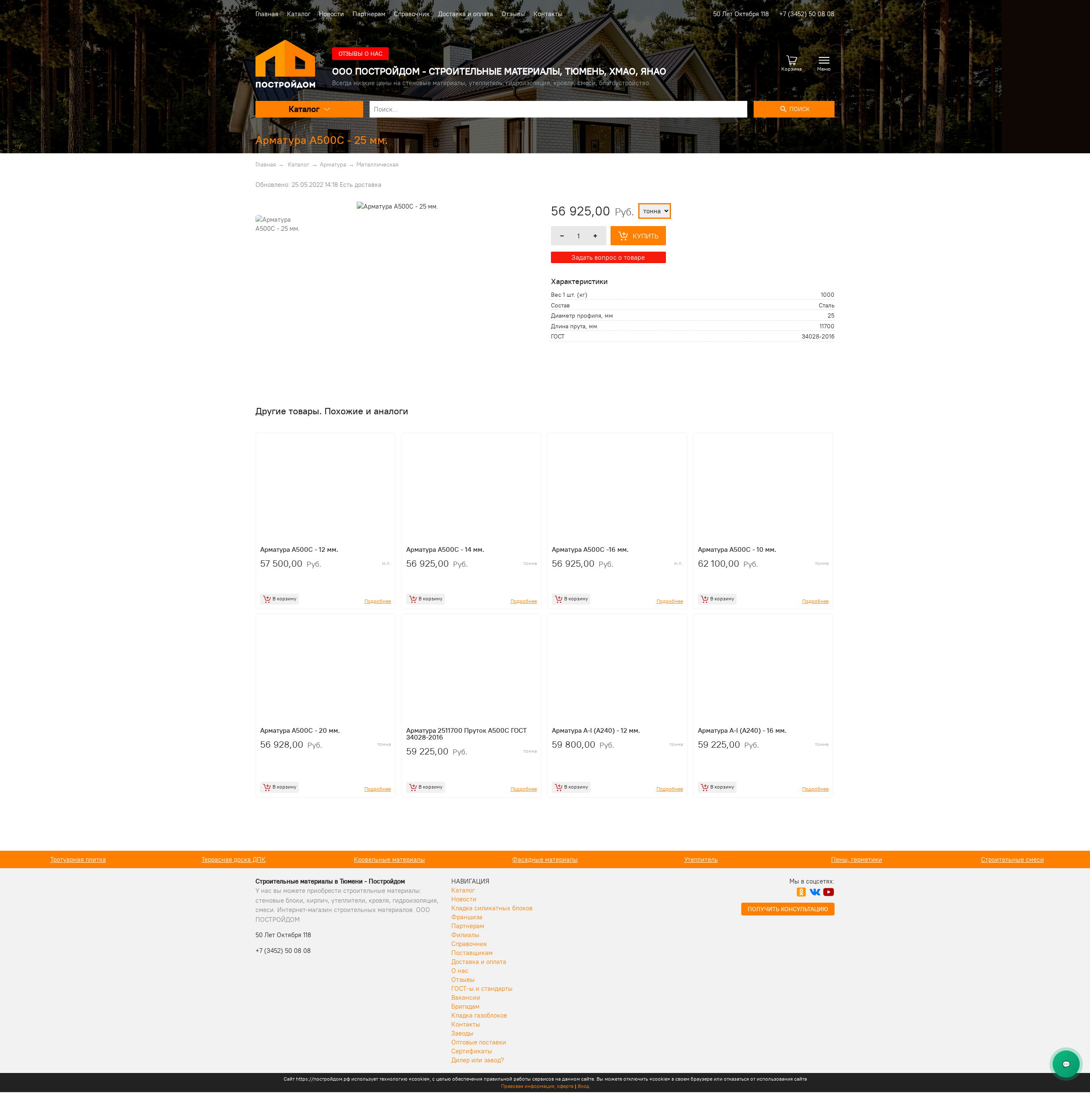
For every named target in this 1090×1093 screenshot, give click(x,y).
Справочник (412, 14)
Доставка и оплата (465, 14)
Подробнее (377, 601)
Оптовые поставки (478, 1042)
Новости (331, 14)
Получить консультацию (788, 909)
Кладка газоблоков (479, 1015)
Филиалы (465, 935)
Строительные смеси (856, 859)
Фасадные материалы (389, 859)
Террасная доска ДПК (78, 859)
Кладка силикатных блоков (492, 908)
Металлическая (377, 164)
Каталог (298, 14)
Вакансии (465, 997)
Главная (266, 14)
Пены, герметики (700, 859)
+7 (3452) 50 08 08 (807, 14)
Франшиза (466, 917)
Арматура (333, 164)
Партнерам (369, 14)
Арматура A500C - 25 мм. (321, 140)
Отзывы (513, 14)
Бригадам (465, 1006)
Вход (583, 1086)
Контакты (548, 14)
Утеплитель (545, 859)
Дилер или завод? (477, 1060)
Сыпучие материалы (1012, 859)
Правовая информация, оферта (537, 1086)
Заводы (462, 1033)
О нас (459, 971)
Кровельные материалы (233, 859)
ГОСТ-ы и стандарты (482, 988)
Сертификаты (471, 1051)
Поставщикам (472, 953)
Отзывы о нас (360, 53)
